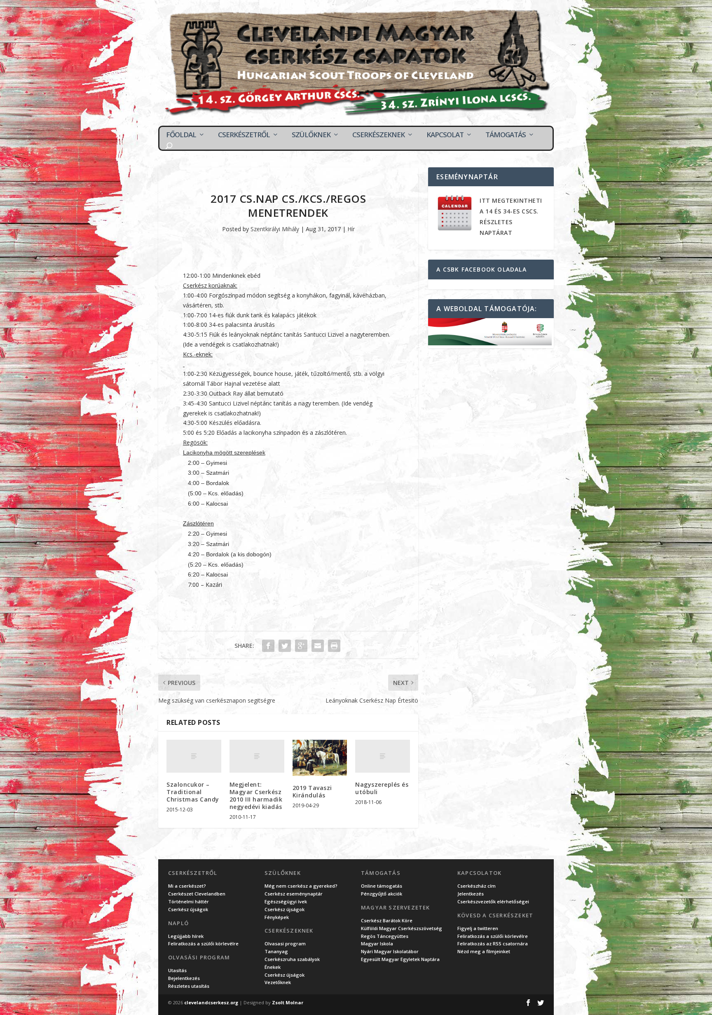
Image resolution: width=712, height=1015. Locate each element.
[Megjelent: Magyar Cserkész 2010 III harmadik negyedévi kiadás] (257, 756)
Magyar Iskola (377, 943)
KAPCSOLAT (445, 134)
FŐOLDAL (181, 134)
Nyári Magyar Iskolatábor (390, 951)
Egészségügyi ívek (286, 901)
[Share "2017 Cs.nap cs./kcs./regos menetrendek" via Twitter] (284, 646)
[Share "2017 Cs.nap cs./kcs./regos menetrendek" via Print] (334, 646)
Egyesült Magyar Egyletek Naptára (400, 959)
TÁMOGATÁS (505, 134)
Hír (351, 229)
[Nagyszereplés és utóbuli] (382, 756)
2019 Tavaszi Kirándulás (312, 791)
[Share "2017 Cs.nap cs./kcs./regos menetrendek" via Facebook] (268, 646)
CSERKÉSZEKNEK (378, 134)
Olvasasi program (285, 943)
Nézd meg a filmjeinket (483, 951)
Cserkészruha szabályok (292, 959)
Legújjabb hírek (186, 936)
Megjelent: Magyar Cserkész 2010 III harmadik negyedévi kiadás (256, 796)
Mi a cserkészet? (187, 886)
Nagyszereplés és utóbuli (381, 788)
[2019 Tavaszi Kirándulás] (320, 758)
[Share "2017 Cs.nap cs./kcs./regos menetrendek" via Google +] (301, 646)
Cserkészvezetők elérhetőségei (493, 901)
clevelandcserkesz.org (211, 1002)
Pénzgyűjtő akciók (381, 894)
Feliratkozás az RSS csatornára (492, 943)
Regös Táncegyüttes (384, 936)
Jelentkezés (470, 894)
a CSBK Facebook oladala (481, 269)
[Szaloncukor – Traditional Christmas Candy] (193, 756)
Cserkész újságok (188, 909)
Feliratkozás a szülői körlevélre (203, 943)
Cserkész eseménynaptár (294, 894)
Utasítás (177, 970)
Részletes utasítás (188, 986)
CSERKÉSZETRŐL (244, 134)
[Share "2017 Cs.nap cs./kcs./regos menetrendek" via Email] (317, 646)
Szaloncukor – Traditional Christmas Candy (192, 792)
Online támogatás (381, 886)
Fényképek (277, 917)
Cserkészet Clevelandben (196, 894)
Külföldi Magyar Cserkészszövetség (401, 928)
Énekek (273, 967)
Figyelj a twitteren (477, 928)
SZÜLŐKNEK (311, 134)
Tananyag (276, 951)
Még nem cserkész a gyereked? (301, 886)
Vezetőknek (278, 982)
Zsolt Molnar (287, 1002)
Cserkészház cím (476, 886)
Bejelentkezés (184, 978)
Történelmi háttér (188, 901)
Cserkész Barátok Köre (386, 920)
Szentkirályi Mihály (275, 229)
